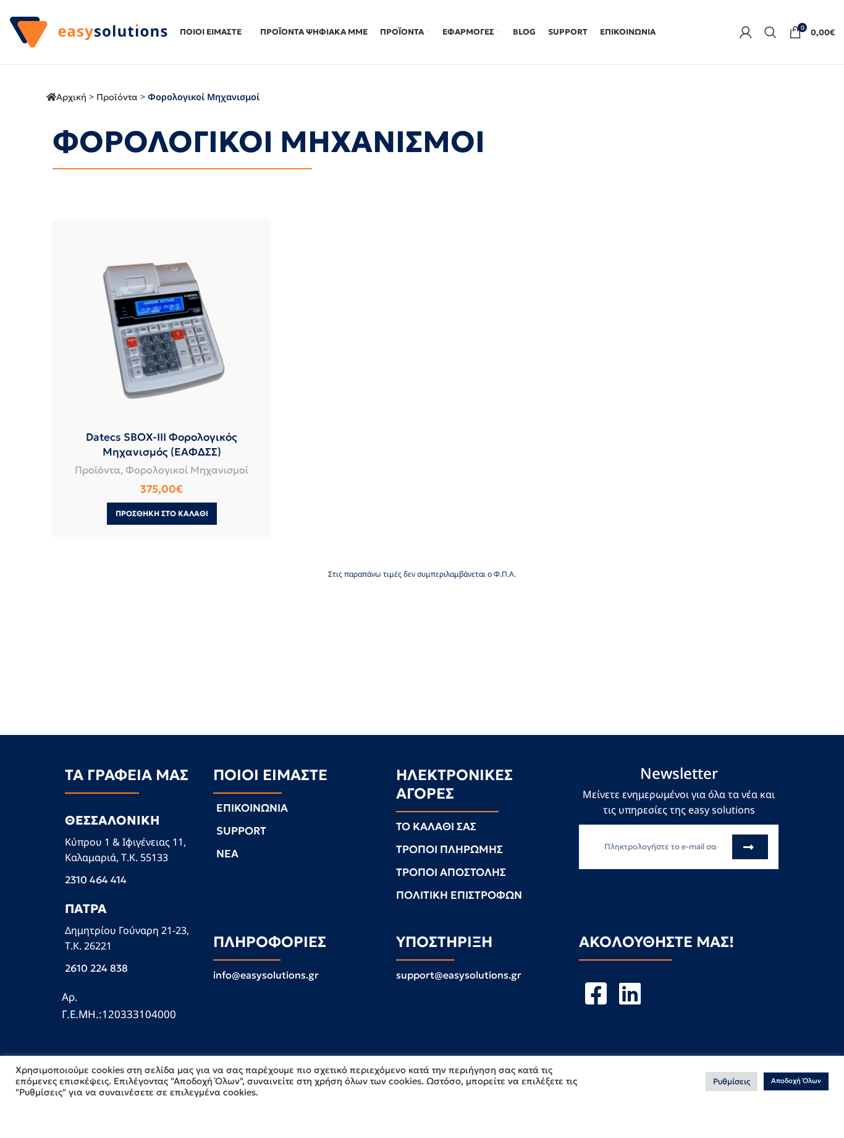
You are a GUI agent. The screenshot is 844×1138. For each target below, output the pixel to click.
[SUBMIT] (750, 846)
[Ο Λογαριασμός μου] (745, 32)
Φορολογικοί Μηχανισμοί (186, 470)
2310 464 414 (96, 879)
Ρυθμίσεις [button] (731, 1081)
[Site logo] (88, 31)
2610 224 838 (96, 968)
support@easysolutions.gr (458, 975)
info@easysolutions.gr (266, 975)
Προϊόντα (117, 97)
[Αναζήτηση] (770, 32)
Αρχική (71, 97)
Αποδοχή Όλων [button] (796, 1081)
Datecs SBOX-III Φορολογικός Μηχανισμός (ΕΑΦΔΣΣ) (161, 444)
